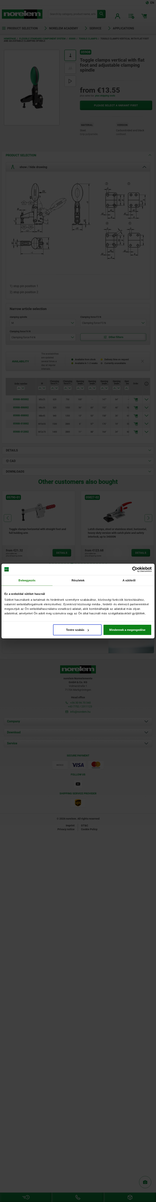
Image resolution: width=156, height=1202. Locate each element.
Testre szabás (75, 629)
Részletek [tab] (78, 580)
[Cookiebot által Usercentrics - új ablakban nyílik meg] (135, 569)
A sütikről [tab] (129, 580)
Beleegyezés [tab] (26, 580)
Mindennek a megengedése (127, 629)
